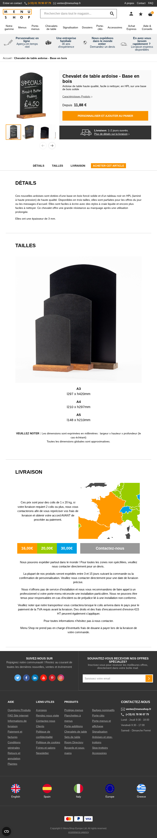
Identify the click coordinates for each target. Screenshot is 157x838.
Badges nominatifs (103, 710)
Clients (40, 726)
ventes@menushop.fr (69, 3)
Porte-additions (73, 726)
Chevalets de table (51, 27)
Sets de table (72, 736)
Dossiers (87, 27)
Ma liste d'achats (141, 14)
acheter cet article (108, 165)
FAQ (150, 3)
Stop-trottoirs (100, 747)
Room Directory (73, 742)
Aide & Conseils (147, 27)
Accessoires (115, 27)
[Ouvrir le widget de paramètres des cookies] (6, 831)
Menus (22, 27)
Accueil (7, 58)
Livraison (78, 165)
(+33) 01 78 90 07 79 (39, 3)
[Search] (112, 14)
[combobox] (78, 13)
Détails (38, 165)
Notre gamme (9, 27)
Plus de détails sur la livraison (111, 134)
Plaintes (12, 763)
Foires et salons (45, 747)
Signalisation (70, 27)
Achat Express (131, 27)
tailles (57, 165)
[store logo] (17, 14)
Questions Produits (19, 710)
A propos (129, 3)
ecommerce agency (78, 832)
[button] (43, 145)
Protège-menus (73, 710)
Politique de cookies (48, 742)
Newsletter (42, 753)
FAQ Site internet (18, 715)
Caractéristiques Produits (76, 96)
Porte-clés (100, 27)
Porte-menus (35, 27)
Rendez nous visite (47, 715)
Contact (141, 3)
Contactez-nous (45, 720)
